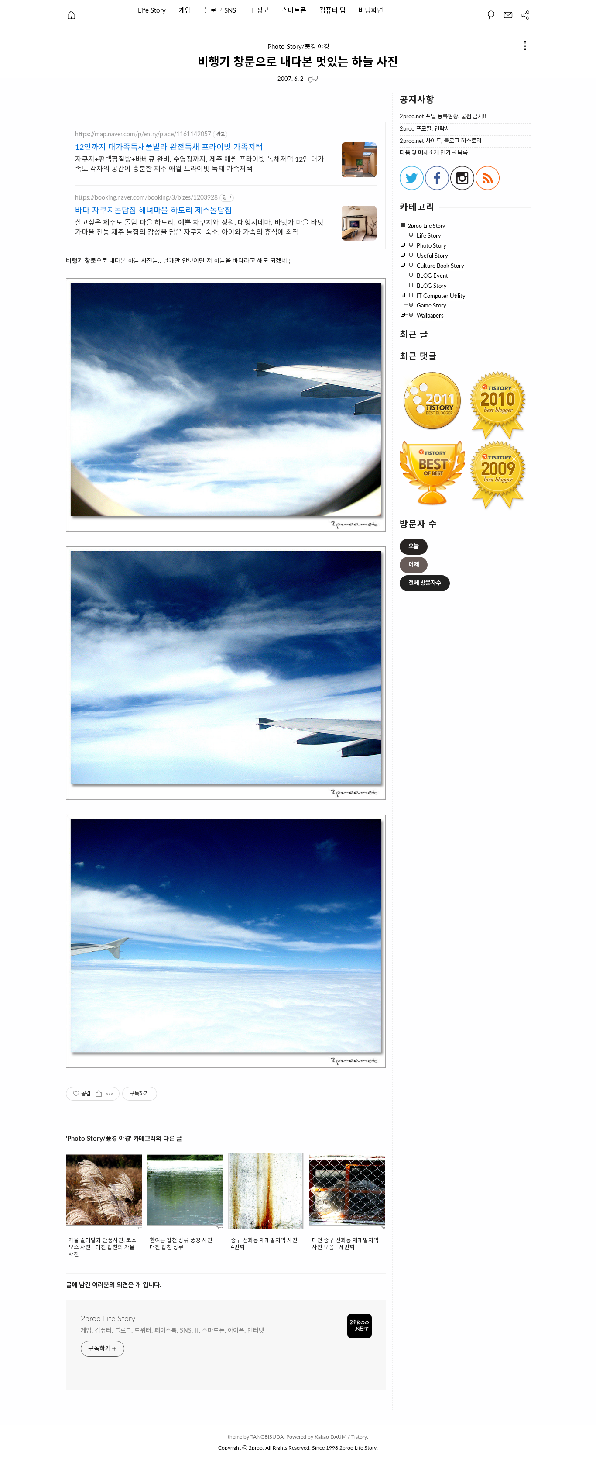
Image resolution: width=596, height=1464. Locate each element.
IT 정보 (259, 10)
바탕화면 (371, 10)
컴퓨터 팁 (332, 10)
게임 (185, 10)
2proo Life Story (108, 1319)
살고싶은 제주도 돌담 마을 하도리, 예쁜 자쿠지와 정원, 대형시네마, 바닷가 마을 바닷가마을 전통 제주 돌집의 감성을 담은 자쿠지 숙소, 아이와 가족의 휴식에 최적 (199, 227)
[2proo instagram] (462, 188)
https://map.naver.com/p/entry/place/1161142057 (143, 134)
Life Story (152, 10)
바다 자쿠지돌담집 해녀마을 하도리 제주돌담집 (153, 211)
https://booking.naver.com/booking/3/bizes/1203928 (146, 198)
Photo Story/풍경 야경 (298, 47)
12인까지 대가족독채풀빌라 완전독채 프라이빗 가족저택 (169, 148)
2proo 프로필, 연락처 (425, 129)
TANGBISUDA (267, 1437)
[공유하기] (98, 1093)
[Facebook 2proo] (437, 188)
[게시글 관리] (109, 1093)
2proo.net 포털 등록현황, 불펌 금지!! (443, 117)
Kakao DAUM (330, 1437)
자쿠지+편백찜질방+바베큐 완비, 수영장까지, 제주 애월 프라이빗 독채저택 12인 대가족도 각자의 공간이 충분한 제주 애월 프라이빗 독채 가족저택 (199, 164)
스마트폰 (294, 10)
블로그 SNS (220, 10)
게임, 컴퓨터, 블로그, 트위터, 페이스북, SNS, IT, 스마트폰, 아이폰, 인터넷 (172, 1331)
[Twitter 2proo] (412, 188)
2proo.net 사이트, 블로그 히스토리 (441, 141)
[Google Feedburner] (488, 188)
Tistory (359, 1437)
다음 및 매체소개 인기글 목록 (434, 153)
